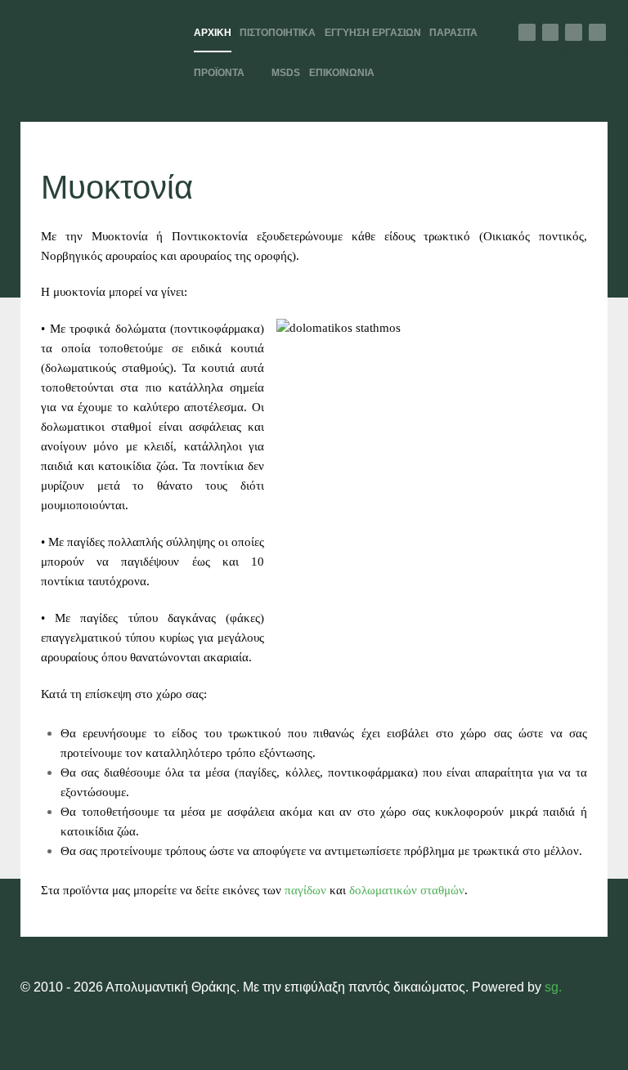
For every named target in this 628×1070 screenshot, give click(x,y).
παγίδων (305, 890)
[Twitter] (550, 32)
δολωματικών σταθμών (406, 890)
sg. (553, 987)
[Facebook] (527, 32)
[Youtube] (597, 32)
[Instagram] (573, 32)
